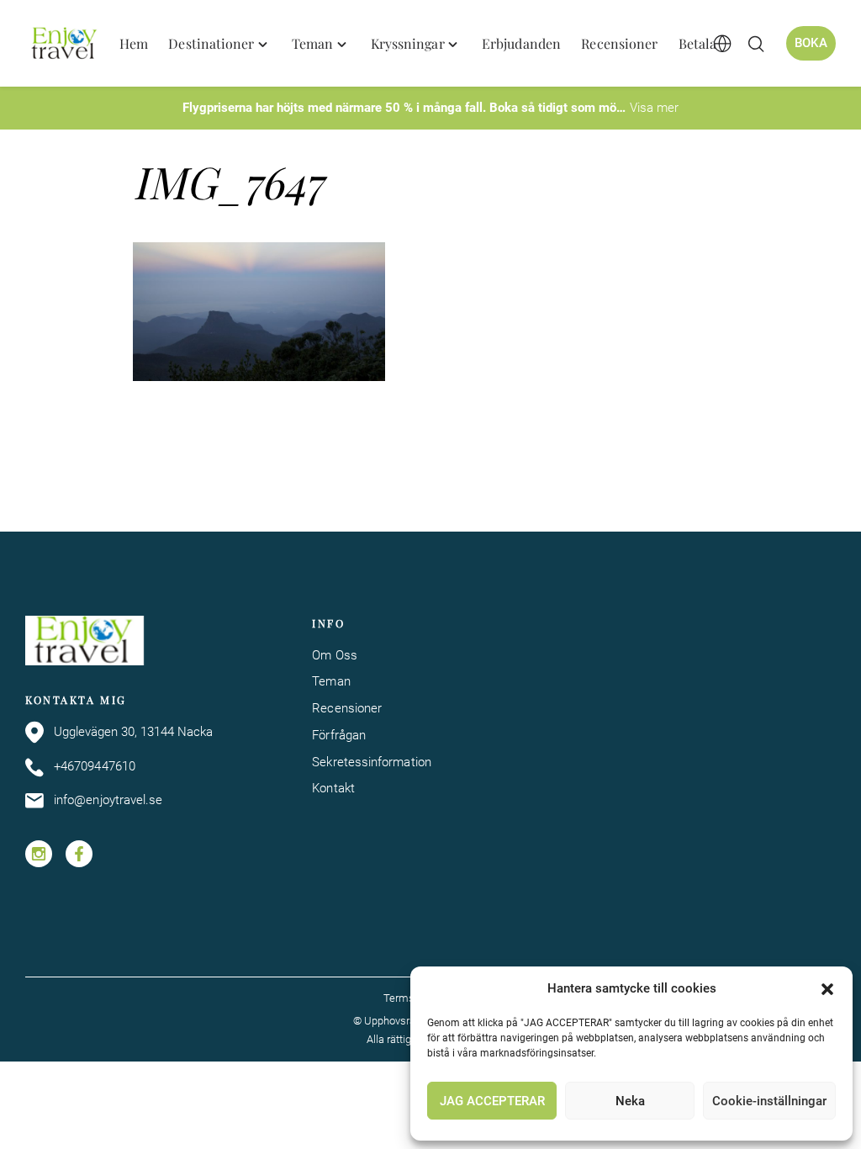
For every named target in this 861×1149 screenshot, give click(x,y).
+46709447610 (94, 766)
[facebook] (79, 853)
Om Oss (334, 655)
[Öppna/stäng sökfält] (756, 43)
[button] (827, 989)
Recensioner (347, 708)
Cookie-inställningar (769, 1101)
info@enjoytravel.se (108, 799)
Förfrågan (339, 735)
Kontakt (333, 788)
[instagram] (38, 853)
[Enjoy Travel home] (65, 44)
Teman (331, 681)
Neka (630, 1101)
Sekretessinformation (371, 762)
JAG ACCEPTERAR (492, 1101)
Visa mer (654, 107)
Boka (811, 42)
